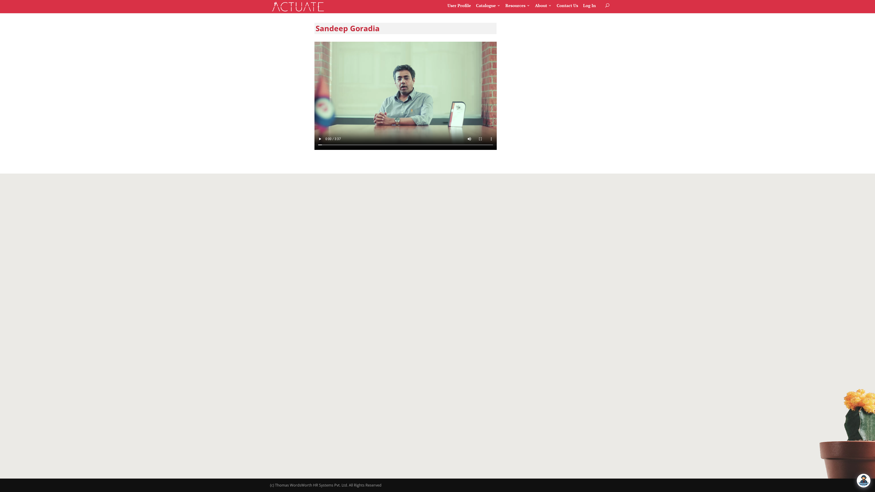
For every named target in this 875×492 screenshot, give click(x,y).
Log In (589, 5)
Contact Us (567, 5)
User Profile (459, 5)
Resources (515, 5)
